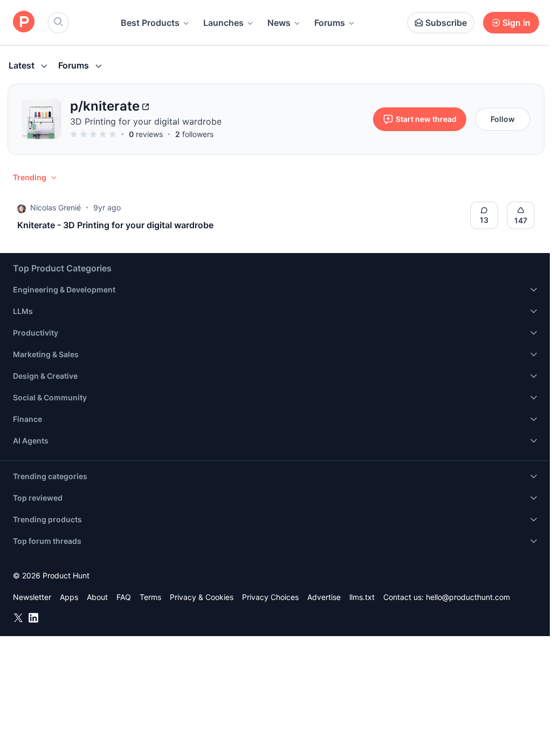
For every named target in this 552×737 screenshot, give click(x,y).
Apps (69, 597)
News (279, 22)
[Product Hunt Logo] (23, 22)
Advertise (324, 597)
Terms (150, 597)
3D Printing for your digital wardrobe (146, 121)
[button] (35, 177)
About (97, 597)
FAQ (123, 597)
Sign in (516, 22)
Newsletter (32, 597)
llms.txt (362, 597)
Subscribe (446, 22)
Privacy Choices (270, 597)
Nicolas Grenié (55, 207)
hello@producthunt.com (468, 597)
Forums (329, 22)
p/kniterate (105, 106)
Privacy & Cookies (201, 597)
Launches (223, 22)
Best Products (150, 22)
